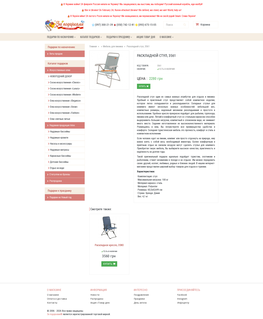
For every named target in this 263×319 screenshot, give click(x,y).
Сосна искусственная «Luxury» (65, 88)
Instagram (182, 298)
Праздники (139, 298)
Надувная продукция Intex (62, 125)
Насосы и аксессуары (61, 143)
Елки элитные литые (60, 118)
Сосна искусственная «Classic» (65, 82)
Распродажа (55, 180)
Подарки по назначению (60, 37)
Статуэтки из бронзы (59, 174)
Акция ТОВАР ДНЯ (146, 37)
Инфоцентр (183, 302)
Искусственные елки (59, 70)
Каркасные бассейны (60, 155)
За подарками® (54, 314)
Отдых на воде (57, 168)
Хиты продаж (56, 53)
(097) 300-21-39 (104, 24)
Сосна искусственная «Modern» (65, 94)
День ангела (140, 302)
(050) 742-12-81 (126, 24)
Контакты (52, 302)
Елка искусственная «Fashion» (64, 112)
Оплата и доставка (57, 298)
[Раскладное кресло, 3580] (109, 227)
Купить (142, 86)
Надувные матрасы (59, 149)
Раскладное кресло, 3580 (109, 245)
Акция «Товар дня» (100, 302)
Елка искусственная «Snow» (64, 106)
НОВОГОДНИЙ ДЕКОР (61, 76)
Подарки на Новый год (60, 197)
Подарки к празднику (118, 37)
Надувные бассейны (60, 131)
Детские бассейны (59, 161)
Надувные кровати (59, 137)
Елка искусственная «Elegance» (65, 100)
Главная (93, 46)
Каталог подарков (90, 37)
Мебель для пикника (113, 46)
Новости (94, 294)
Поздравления (141, 294)
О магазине (166, 37)
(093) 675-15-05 (147, 24)
